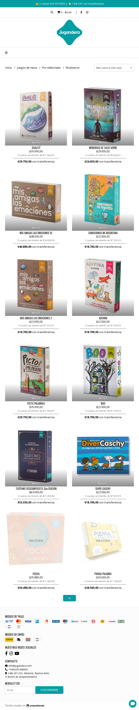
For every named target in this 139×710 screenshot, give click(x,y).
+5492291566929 (18, 669)
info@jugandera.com (20, 665)
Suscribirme (49, 690)
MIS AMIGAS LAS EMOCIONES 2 (36, 318)
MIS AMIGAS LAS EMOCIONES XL (36, 233)
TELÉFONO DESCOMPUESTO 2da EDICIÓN (36, 489)
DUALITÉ (36, 148)
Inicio (9, 68)
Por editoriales (51, 68)
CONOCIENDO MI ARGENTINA (103, 233)
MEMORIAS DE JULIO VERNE (103, 148)
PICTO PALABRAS (36, 403)
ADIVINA (103, 318)
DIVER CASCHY (103, 489)
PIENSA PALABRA (103, 574)
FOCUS (36, 574)
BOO (103, 403)
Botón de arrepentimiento (22, 676)
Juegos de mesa (27, 68)
